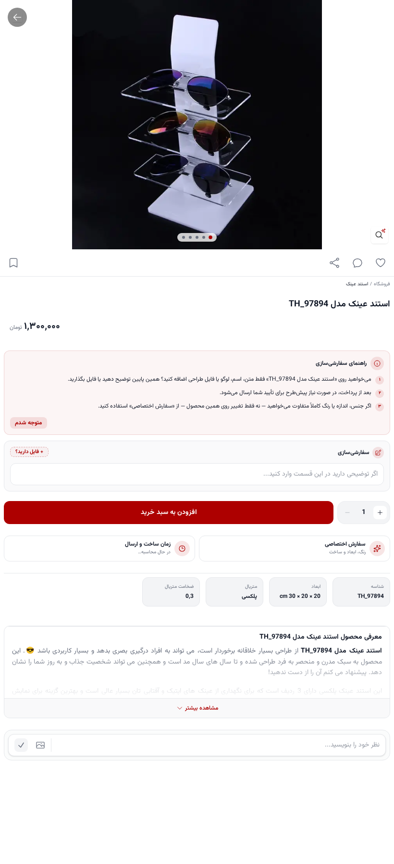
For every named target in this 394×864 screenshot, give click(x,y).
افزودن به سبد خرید (169, 512)
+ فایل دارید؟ (29, 452)
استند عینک (357, 284)
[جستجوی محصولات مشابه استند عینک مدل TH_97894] (379, 235)
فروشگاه (382, 284)
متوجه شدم (28, 423)
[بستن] (14, 817)
